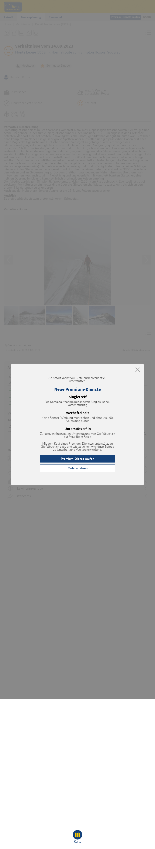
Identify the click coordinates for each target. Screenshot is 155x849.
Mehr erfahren (78, 468)
